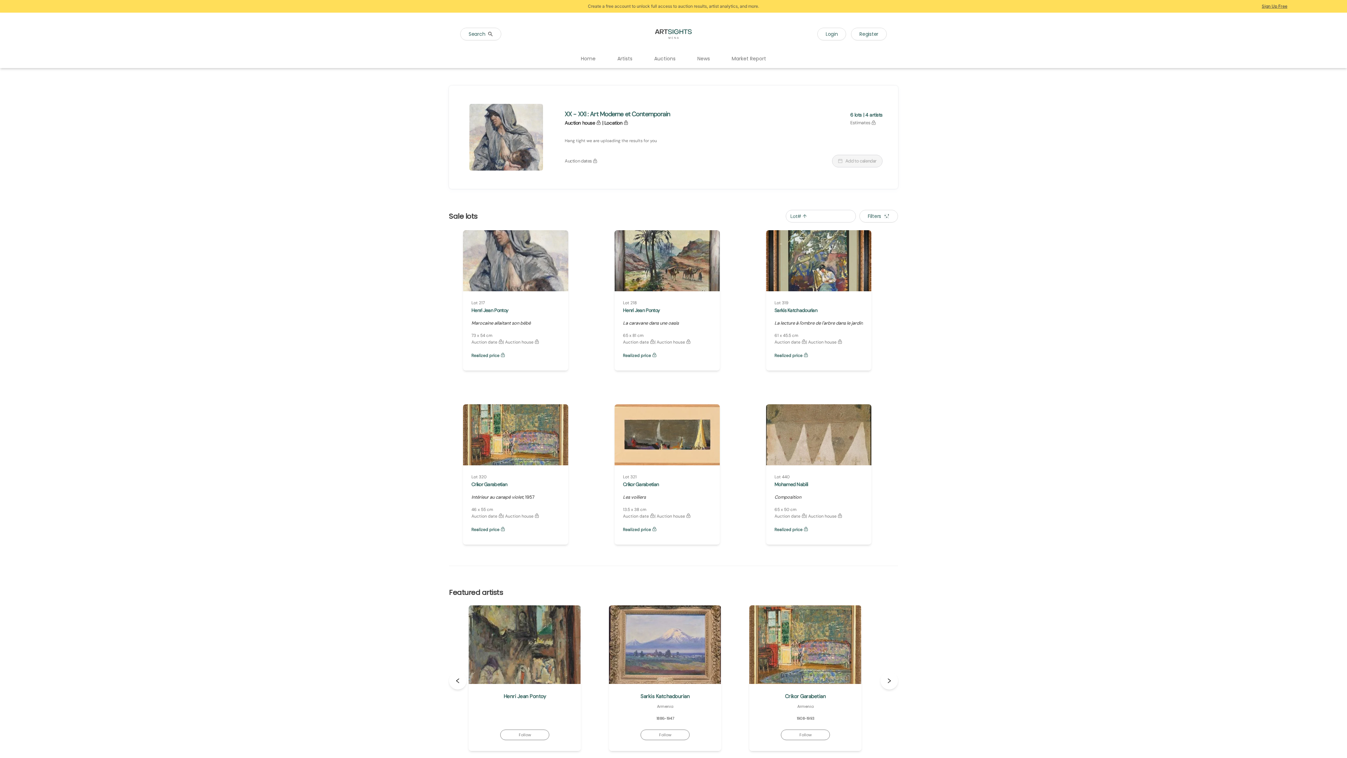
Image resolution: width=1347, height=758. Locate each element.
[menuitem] (588, 59)
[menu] (673, 59)
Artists (624, 58)
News (703, 58)
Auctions (665, 58)
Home (588, 58)
